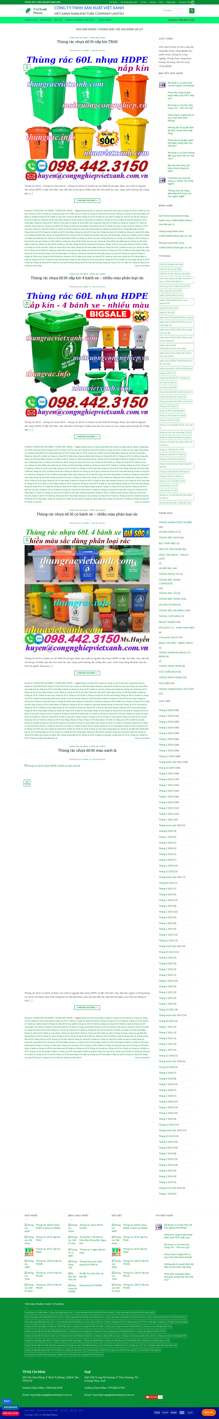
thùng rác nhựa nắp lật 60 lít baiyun (174, 472)
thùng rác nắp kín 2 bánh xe (171, 476)
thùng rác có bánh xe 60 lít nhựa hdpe (58, 232)
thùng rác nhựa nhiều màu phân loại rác (114, 241)
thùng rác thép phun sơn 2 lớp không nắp (123, 1341)
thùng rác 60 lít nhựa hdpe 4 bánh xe (63, 238)
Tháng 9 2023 (166, 888)
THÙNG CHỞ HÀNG (170, 616)
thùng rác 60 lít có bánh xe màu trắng (120, 260)
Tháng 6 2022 (166, 975)
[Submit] (191, 10)
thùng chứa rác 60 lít (33, 232)
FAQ (161, 2)
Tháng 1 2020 (166, 1119)
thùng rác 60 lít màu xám (89, 238)
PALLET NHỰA (166, 622)
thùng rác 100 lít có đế (169, 420)
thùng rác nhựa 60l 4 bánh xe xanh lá (115, 1039)
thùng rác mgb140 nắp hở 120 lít (152, 1331)
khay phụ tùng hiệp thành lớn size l (39, 1322)
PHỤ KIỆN (164, 683)
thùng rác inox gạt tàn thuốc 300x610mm (123, 1326)
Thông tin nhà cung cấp (79, 20)
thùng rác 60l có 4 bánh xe (40, 214)
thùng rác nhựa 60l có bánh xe (113, 232)
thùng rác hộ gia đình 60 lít (57, 235)
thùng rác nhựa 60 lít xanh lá (39, 1030)
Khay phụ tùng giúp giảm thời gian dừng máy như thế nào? (181, 143)
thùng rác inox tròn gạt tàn (81, 1331)
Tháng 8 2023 (166, 894)
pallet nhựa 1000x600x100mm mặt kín (176, 317)
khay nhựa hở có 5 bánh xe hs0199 (174, 286)
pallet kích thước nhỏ (168, 308)
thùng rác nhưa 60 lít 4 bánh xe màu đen (55, 244)
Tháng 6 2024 (166, 843)
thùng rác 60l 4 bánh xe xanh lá (101, 1033)
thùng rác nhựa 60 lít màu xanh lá (109, 211)
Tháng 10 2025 (166, 768)
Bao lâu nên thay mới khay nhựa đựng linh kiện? (179, 168)
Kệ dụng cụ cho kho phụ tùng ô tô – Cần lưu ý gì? (180, 106)
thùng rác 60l (74, 260)
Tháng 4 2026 (166, 733)
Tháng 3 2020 (166, 1107)
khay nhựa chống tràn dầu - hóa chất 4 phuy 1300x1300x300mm (175, 280)
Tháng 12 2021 (166, 1009)
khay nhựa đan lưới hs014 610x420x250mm (167, 1317)
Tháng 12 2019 (166, 1125)
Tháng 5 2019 (166, 1165)
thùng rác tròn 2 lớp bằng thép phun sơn (85, 1345)
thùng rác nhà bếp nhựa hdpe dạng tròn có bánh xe (176, 443)
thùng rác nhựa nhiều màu (82, 223)
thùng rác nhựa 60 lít (73, 471)
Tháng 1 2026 (166, 750)
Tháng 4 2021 (166, 1038)
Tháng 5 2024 (166, 848)
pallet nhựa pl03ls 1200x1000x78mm (176, 369)
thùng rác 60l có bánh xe (52, 256)
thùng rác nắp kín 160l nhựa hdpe (67, 1341)
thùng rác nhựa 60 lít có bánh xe (94, 250)
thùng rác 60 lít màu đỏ (34, 253)
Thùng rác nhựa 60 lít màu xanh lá (87, 751)
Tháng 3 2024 (166, 860)
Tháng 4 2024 (166, 854)
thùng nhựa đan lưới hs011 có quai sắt (176, 401)
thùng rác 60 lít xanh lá (45, 1054)
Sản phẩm (45, 20)
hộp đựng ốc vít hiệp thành (36, 1312)
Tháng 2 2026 (166, 745)
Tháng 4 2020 (166, 1101)
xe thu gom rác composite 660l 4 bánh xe (85, 1355)
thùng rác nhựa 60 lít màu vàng (92, 253)
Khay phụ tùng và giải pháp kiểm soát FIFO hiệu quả (181, 95)
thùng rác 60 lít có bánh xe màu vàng (73, 229)
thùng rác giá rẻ (87, 211)
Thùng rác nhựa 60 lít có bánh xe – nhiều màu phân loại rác (87, 514)
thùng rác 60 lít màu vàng (116, 244)
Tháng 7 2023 (166, 900)
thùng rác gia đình (74, 217)
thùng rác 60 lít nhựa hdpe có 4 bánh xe (61, 253)
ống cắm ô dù (184, 503)
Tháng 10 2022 (166, 952)
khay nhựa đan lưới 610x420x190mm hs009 (136, 1312)
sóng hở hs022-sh (167, 373)
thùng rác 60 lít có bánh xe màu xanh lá (98, 217)
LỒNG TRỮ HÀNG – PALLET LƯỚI (174, 557)
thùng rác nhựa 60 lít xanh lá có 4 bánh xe (105, 1030)
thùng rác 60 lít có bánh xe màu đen (84, 235)
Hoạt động (105, 20)
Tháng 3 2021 (166, 1044)
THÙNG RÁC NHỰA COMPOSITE (169, 582)
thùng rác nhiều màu (33, 256)
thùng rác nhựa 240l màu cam (107, 1336)
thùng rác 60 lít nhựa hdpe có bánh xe (62, 481)
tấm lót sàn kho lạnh (168, 503)
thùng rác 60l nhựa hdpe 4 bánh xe (90, 247)
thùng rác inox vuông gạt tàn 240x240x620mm (115, 1331)
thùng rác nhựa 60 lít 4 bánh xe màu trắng (71, 487)
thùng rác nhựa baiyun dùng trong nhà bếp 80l (175, 465)
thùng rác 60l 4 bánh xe (52, 241)
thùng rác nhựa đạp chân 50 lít (38, 1341)
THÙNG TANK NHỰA (170, 666)
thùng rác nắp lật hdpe (93, 1341)
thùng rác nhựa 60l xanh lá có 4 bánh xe (61, 1027)
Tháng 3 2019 (166, 1176)
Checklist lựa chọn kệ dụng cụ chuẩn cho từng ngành (180, 181)
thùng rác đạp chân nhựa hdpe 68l (163, 1345)
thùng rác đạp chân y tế (75, 1350)
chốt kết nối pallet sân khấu (171, 264)
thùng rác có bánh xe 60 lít (132, 235)
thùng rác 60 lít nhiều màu (75, 256)
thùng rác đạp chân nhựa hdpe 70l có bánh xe (44, 1350)
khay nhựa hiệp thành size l (62, 1312)
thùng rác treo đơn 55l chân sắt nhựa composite (45, 1345)
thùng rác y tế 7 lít (138, 1345)
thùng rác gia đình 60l (54, 226)
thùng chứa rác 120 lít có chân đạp (142, 1322)
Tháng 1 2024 (166, 866)
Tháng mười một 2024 (170, 825)
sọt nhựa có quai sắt (168, 387)
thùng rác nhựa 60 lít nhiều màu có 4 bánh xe (70, 214)
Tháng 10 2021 (166, 1021)
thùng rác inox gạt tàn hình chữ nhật (88, 1326)
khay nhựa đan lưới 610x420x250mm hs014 (44, 1317)
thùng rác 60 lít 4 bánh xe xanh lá (109, 1036)
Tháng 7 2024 (166, 837)
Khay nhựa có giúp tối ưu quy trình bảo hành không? (181, 118)
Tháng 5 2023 (166, 912)
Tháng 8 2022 (166, 963)
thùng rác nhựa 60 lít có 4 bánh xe (117, 263)
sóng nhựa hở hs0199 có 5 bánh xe (174, 378)
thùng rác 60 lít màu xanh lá (92, 260)
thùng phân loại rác (109, 238)
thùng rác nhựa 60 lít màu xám (102, 214)
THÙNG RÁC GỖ (168, 593)
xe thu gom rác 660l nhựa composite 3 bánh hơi (45, 1355)
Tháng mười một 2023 (170, 877)
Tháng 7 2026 (166, 716)
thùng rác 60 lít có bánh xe (68, 468)
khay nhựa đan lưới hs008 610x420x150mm (85, 1317)
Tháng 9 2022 (166, 958)
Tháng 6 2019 (166, 1159)
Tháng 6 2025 (166, 791)
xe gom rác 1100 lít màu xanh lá (123, 1350)
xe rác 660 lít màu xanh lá (149, 1350)
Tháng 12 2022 (166, 940)
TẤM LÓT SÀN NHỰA (170, 549)
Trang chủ (31, 20)
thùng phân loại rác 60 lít (134, 229)
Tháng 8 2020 (166, 1078)
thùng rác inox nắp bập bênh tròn (157, 1326)
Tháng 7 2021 (166, 1027)
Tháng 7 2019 (166, 1153)
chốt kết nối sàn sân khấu (170, 269)
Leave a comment (142, 266)
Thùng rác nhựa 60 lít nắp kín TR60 (87, 42)
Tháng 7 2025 (166, 785)
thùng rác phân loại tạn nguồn (76, 226)
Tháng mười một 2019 (170, 1130)
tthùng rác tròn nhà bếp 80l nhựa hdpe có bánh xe (176, 496)
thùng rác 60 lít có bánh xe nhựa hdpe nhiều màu (129, 250)
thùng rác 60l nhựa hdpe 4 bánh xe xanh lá (107, 1054)
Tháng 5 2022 (166, 981)
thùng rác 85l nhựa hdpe (35, 1326)
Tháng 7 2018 (166, 1194)
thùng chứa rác (38, 226)
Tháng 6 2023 (166, 906)
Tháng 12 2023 (166, 871)
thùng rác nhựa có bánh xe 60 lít (121, 226)
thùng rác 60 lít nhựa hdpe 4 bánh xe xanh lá (78, 1051)
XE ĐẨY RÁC (165, 568)
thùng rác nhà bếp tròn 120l (171, 450)
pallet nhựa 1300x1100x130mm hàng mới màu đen (176, 331)
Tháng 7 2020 (166, 1084)
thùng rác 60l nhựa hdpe (110, 235)
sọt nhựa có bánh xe (168, 383)
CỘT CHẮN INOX (168, 672)
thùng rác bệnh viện (37, 235)
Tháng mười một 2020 (170, 1061)
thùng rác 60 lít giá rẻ (39, 250)
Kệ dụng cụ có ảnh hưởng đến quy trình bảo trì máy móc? (181, 156)
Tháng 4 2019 (166, 1171)
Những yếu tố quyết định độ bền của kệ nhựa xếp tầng (181, 130)
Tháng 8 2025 (166, 779)
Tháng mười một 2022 (170, 946)
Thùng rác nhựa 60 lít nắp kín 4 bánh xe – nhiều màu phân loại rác (87, 278)
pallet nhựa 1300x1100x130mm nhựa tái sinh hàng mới (176, 339)
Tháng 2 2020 (166, 1113)
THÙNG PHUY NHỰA (170, 677)
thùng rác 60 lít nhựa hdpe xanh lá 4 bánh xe (57, 1048)
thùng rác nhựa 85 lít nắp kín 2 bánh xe (41, 1336)
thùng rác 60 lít (79, 244)
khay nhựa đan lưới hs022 (170, 291)
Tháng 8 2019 (166, 1148)
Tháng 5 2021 (166, 1032)
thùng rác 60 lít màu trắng (52, 220)
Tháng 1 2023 (166, 935)
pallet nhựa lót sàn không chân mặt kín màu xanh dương (176, 354)
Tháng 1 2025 (166, 819)
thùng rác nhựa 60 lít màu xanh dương (64, 250)
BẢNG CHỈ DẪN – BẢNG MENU (176, 643)
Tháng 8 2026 (166, 710)
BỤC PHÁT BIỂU (167, 543)
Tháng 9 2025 (166, 773)
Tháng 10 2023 (166, 883)
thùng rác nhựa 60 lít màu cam (81, 462)
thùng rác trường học (114, 689)
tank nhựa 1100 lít (94, 1322)
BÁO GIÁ (209, 1412)
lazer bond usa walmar (170, 216)
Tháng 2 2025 (166, 814)
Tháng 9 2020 (166, 1073)
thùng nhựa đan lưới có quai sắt (173, 397)
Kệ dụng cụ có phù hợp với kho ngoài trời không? (181, 84)
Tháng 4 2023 (166, 917)
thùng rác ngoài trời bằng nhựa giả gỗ (175, 437)
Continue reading (87, 200)
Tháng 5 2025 (166, 796)
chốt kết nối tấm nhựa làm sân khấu (174, 274)
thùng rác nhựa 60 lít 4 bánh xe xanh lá (117, 1024)
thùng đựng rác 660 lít (97, 1350)
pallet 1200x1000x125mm (171, 295)
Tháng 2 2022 (166, 998)
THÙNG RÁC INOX (169, 537)
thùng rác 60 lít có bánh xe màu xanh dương (50, 260)
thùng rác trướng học (96, 244)
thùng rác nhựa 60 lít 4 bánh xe (107, 223)
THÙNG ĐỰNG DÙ (169, 574)
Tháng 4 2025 (166, 802)
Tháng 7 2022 (166, 969)
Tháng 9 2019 (166, 1142)
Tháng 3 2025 (166, 808)
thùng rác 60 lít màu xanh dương (88, 263)
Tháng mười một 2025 (170, 762)
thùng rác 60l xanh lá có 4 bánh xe (128, 1018)
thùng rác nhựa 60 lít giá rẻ (133, 253)
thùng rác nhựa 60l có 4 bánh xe (90, 220)
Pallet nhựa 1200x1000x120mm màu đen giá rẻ (175, 222)
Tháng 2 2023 (166, 929)
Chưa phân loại (167, 637)
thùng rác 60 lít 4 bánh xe (69, 484)
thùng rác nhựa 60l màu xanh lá (119, 1045)
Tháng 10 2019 (166, 1136)
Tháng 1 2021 (166, 1050)
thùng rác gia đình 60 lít (113, 229)
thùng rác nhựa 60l (113, 253)
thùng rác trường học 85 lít (116, 1345)
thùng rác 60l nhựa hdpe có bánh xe (77, 465)
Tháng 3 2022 (166, 992)
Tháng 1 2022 (166, 1004)
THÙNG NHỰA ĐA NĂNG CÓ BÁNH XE (174, 654)
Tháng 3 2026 (166, 739)
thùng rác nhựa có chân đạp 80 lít (172, 1336)
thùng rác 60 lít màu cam (70, 450)
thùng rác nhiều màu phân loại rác (83, 459)
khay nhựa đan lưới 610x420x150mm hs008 (95, 1312)
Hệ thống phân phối (129, 2)
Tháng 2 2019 (166, 1182)
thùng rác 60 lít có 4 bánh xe (43, 496)
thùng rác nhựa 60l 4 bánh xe (45, 229)
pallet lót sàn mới (167, 313)
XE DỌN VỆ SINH (168, 605)
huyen (102, 50)
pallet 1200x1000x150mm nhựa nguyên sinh (174, 301)
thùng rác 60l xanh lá (72, 1058)
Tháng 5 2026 (166, 727)
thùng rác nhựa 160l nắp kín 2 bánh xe (77, 1336)
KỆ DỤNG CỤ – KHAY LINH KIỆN (176, 628)
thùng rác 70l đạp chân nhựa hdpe (173, 1322)
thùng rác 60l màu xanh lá (62, 1039)
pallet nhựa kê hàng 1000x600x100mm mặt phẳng (173, 346)
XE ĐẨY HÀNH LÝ (168, 532)
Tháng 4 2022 (166, 986)
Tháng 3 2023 (166, 923)
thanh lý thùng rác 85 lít (115, 1322)
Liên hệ (153, 2)
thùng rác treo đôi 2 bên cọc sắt (156, 1341)
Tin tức (143, 2)
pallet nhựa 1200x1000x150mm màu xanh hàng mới (176, 323)
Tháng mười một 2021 (170, 1015)
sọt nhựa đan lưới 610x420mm (70, 1322)
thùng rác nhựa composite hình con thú (139, 1336)
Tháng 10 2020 (166, 1067)
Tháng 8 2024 (166, 831)
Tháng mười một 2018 (170, 1188)
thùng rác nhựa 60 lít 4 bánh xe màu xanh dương (54, 263)
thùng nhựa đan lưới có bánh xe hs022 (176, 392)
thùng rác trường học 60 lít (128, 238)
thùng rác (120, 214)
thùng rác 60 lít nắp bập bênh (172, 411)
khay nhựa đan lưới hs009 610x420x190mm (126, 1317)
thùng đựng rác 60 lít (98, 226)
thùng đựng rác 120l (168, 490)
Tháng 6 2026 (166, 722)
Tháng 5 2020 (166, 1096)
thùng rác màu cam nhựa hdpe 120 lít (175, 433)
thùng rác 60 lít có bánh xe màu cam (121, 247)
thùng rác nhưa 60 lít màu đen (87, 232)
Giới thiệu (113, 2)
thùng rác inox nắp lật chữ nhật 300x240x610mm (46, 1331)
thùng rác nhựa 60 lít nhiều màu (64, 456)
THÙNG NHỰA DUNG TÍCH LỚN (176, 689)
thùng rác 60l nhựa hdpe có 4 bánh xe (99, 720)
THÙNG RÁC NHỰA (97, 38)
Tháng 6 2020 (166, 1090)
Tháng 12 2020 (166, 1056)
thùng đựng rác (96, 229)
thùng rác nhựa (69, 220)
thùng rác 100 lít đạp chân (59, 1326)
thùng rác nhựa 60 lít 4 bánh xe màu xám (49, 217)
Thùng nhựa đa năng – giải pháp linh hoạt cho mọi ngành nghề (179, 193)
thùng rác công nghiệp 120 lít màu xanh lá (176, 426)
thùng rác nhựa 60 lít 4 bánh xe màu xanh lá (52, 223)
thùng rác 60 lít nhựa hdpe (36, 499)
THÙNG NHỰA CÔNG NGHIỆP (175, 522)
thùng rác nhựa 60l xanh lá (88, 1021)
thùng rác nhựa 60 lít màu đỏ (127, 217)
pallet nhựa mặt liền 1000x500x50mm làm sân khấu (176, 362)
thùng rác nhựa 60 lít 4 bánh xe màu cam (80, 241)
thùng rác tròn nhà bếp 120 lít (172, 481)
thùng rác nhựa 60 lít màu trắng (62, 247)
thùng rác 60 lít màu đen (37, 247)
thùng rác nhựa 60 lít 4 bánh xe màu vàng (104, 256)
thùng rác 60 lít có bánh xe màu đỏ (118, 220)
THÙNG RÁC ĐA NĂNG (78, 38)
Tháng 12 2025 (166, 756)
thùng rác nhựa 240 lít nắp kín (172, 459)
